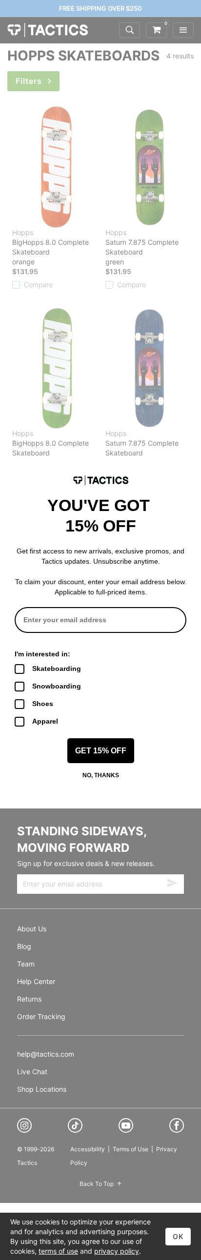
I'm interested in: (42, 654)
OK (178, 1236)
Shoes (42, 704)
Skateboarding (56, 668)
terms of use (58, 1251)
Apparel (45, 721)
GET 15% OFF (100, 751)
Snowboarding (56, 686)
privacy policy (116, 1251)
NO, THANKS (100, 775)
